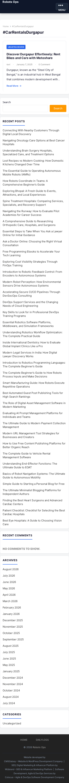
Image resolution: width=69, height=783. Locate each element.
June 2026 (9, 582)
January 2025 (11, 671)
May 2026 (9, 588)
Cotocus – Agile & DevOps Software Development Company (34, 777)
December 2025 (13, 620)
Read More (14, 85)
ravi (8, 64)
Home (6, 26)
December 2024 (13, 677)
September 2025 (13, 639)
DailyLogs (42, 739)
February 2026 (12, 607)
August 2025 (11, 645)
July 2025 (9, 652)
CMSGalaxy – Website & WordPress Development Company (33, 761)
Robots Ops (10, 2)
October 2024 (11, 690)
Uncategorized (16, 47)
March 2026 (10, 601)
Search (7, 102)
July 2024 (9, 703)
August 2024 (11, 696)
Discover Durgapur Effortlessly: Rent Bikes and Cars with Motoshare (33, 56)
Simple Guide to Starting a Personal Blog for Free (34, 483)
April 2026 (9, 594)
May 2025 (9, 665)
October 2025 (11, 633)
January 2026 (11, 614)
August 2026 (11, 569)
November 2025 (13, 626)
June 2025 (9, 658)
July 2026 (9, 575)
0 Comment (44, 64)
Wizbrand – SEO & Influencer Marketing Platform (28, 769)
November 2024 (13, 684)
